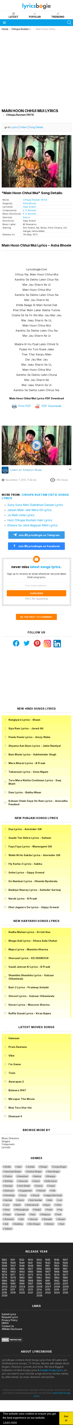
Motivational (32, 1205)
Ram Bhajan (53, 1171)
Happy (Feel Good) (53, 1195)
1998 (39, 1283)
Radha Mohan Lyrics (29, 932)
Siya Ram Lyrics (25, 728)
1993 (65, 1280)
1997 (30, 1283)
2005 (31, 1286)
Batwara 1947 (17, 1090)
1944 (56, 1262)
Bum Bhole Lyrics (32, 754)
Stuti (62, 1224)
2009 (66, 1286)
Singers (6, 1141)
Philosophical (22, 1210)
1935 (47, 1259)
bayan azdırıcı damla (31, 1240)
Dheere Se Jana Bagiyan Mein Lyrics (32, 525)
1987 (13, 1280)
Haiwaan (13, 1038)
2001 (65, 1283)
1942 (39, 1262)
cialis (16, 1240)
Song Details (36, 127)
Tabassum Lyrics (28, 771)
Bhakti (8, 1167)
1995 (13, 1283)
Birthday (9, 1181)
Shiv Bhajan (34, 1224)
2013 (30, 1289)
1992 (56, 1280)
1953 (65, 1265)
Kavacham (23, 1176)
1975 (47, 1274)
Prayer (8, 1214)
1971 (12, 1274)
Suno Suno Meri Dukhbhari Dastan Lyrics (35, 505)
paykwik (48, 1240)
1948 (22, 1265)
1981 (30, 1277)
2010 (4, 1289)
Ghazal (35, 1195)
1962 (4, 1271)
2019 (13, 1292)
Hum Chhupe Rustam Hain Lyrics (29, 520)
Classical (23, 1181)
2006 (39, 1286)
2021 (30, 1292)
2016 (56, 1289)
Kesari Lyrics (29, 1004)
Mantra (37, 1176)
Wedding (18, 1224)
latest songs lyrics (45, 567)
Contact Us (8, 1326)
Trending (57, 16)
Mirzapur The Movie (21, 1099)
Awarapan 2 (16, 1081)
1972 (21, 1274)
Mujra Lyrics (28, 949)
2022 (39, 1292)
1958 (39, 1268)
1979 (13, 1277)
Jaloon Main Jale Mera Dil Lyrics (29, 510)
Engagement (26, 1191)
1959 (47, 1268)
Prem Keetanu (17, 1047)
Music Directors (10, 1138)
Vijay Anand (29, 206)
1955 (12, 1268)
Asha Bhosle (29, 203)
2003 (13, 1286)
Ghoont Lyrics (31, 996)
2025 (65, 1292)
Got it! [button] (66, 1418)
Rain (33, 1214)
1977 (65, 1274)
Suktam (8, 1229)
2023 (48, 1292)
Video (23, 127)
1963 (13, 1271)
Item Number (36, 1200)
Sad (22, 1219)
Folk (53, 1191)
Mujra (47, 1205)
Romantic (9, 1219)
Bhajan (44, 1167)
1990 (39, 1280)
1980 (22, 1277)
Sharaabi (48, 1219)
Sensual (33, 1219)
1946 (4, 1265)
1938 (4, 1262)
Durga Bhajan (59, 1167)
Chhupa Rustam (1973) (35, 199)
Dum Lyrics (24, 792)
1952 (56, 1265)
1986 (4, 1280)
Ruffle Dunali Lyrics (29, 1013)
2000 (57, 1283)
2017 (65, 1289)
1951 (47, 1265)
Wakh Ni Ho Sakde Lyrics (34, 855)
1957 (30, 1268)
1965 (30, 1271)
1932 (21, 1259)
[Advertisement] (36, 68)
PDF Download (51, 406)
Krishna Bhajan (34, 1171)
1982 (39, 1277)
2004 (22, 1286)
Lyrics (15, 127)
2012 (21, 1289)
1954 (4, 1268)
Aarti (19, 1167)
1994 (4, 1283)
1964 (22, 1271)
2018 (4, 1292)
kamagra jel (59, 1240)
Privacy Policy (9, 1320)
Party (7, 1210)
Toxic (11, 1073)
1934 (39, 1259)
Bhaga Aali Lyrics (32, 940)
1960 (56, 1268)
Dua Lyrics (25, 829)
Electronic (9, 1191)
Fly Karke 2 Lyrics (25, 863)
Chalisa (8, 1176)
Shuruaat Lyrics (28, 958)
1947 (13, 1265)
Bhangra (51, 1176)
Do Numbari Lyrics (32, 881)
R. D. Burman (29, 213)
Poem (49, 1210)
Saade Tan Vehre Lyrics (29, 837)
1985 (65, 1277)
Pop (60, 1210)
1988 (22, 1280)
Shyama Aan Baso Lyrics (34, 745)
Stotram (50, 1224)
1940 (22, 1262)
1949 (30, 1265)
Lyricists (6, 1147)
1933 (30, 1259)
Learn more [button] (10, 1422)
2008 (57, 1286)
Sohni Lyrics (26, 872)
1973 (30, 1274)
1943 (47, 1262)
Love (7, 1205)
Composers (8, 1144)
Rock (59, 1214)
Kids (50, 1200)
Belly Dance (51, 1181)
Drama (39, 1186)
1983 (47, 1277)
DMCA (5, 1323)
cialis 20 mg (6, 1240)
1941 (30, 1262)
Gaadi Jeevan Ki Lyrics (29, 966)
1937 (65, 1259)
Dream (52, 1186)
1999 (48, 1283)
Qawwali (21, 1214)
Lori (60, 1200)
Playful (37, 1210)
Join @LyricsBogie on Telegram (39, 535)
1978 (4, 1277)
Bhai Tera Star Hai (20, 1107)
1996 (22, 1283)
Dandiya (8, 1186)
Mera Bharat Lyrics (26, 763)
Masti (18, 1205)
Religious (46, 1214)
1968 (56, 1271)
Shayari (61, 1219)
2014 (39, 1289)
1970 (4, 1274)
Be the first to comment (36, 617)
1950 (39, 1265)
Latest (13, 16)
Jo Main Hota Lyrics (20, 515)
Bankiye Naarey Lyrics (34, 889)
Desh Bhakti (24, 1186)
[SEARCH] (69, 22)
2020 (22, 1292)
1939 (13, 1262)
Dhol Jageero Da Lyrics (33, 907)
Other (58, 1205)
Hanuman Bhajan (13, 1171)
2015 (47, 1289)
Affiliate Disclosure (12, 1329)
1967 (48, 1271)
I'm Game (14, 1064)
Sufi (6, 1224)
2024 (57, 1292)
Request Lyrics (10, 1317)
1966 (39, 1271)
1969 (65, 1271)
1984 (56, 1277)
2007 (48, 1286)
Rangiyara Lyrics (24, 719)
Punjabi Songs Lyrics (51, 1370)
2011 (12, 1289)
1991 (47, 1280)
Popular (35, 16)
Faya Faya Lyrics (30, 846)
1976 (56, 1274)
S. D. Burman (29, 210)
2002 (4, 1286)
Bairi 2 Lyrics (28, 987)
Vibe (11, 1055)
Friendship (9, 1195)
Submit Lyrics (9, 1314)
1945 (65, 1262)
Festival (41, 1191)
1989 (30, 1280)
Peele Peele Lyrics (29, 737)
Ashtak (31, 1167)
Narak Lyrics (22, 898)
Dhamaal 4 (15, 1116)
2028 (39, 1295)
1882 (4, 1259)
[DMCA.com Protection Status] (12, 1340)
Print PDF (24, 406)
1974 (39, 1274)
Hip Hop (8, 1200)
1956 (21, 1268)
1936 (56, 1259)
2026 (4, 1295)
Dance (26, 217)
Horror (21, 1200)
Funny (23, 1195)
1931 (12, 1259)
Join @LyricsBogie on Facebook (38, 546)
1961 (65, 1268)
